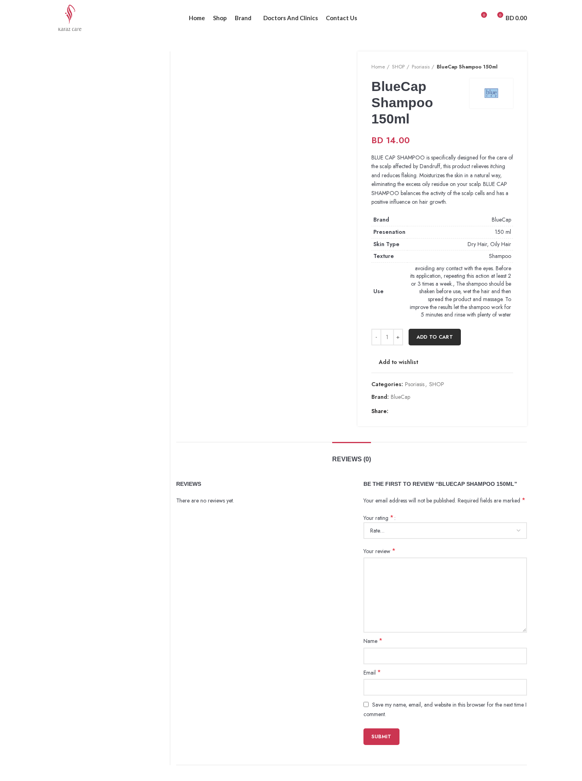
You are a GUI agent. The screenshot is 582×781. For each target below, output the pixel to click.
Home (378, 66)
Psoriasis (421, 66)
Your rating (378, 518)
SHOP (398, 66)
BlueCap (501, 220)
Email (372, 672)
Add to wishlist (398, 362)
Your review (379, 551)
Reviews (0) (351, 459)
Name (372, 641)
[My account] (466, 18)
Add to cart (435, 337)
